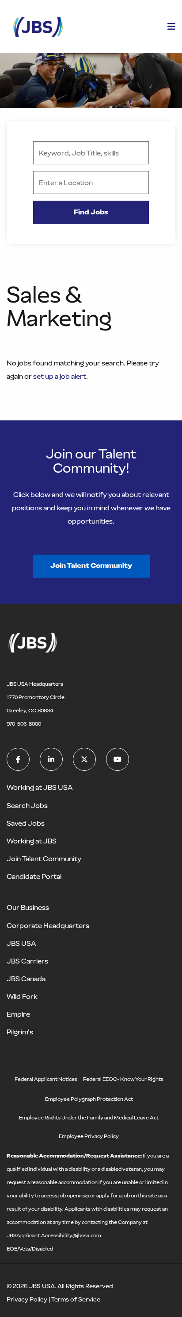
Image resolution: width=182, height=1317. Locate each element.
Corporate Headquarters (48, 925)
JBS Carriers (27, 961)
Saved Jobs (26, 823)
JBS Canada (26, 979)
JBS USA (21, 943)
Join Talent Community (91, 565)
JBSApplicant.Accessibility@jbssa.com (54, 1235)
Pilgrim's (20, 1032)
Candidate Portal (34, 876)
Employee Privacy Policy (89, 1136)
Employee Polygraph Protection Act (89, 1099)
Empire (18, 1014)
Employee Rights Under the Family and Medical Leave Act (89, 1118)
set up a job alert (59, 376)
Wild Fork (22, 996)
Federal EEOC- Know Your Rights (123, 1079)
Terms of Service (75, 1299)
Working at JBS (32, 841)
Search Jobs (27, 805)
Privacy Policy (27, 1299)
